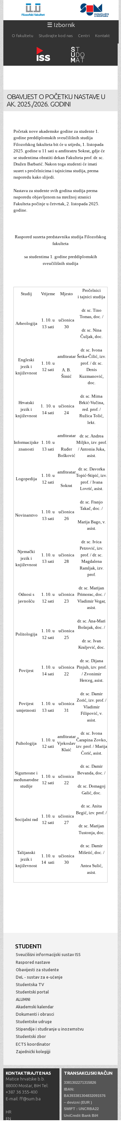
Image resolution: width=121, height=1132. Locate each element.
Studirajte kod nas (56, 35)
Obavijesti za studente (37, 970)
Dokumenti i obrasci (35, 1014)
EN (8, 1118)
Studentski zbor (31, 1036)
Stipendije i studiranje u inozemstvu (50, 1029)
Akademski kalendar (35, 1007)
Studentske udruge (34, 1021)
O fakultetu (22, 35)
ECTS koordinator (33, 1044)
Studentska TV (30, 984)
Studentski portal (32, 992)
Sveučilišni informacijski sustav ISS (48, 954)
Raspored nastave (33, 962)
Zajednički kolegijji (33, 1051)
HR (8, 1111)
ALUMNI (23, 999)
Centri (84, 35)
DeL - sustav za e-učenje (39, 977)
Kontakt (102, 35)
